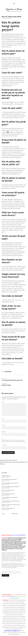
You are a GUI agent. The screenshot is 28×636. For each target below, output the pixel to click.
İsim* (3, 418)
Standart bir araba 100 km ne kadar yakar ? (11, 504)
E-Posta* (3, 425)
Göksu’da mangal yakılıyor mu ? (8, 508)
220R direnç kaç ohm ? (6, 475)
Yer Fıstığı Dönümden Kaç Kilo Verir (12, 380)
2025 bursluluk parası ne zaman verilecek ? (11, 501)
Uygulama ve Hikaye (14, 9)
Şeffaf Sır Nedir (6, 385)
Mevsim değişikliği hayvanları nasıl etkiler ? (10, 486)
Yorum (3, 402)
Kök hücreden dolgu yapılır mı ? (8, 490)
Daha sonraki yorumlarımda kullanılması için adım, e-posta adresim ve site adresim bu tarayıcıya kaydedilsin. (13, 441)
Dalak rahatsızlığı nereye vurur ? (8, 493)
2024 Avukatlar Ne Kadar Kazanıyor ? (9, 479)
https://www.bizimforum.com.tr (8, 460)
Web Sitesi (4, 431)
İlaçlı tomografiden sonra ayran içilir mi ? (10, 483)
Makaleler (8, 371)
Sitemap (2, 464)
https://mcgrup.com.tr (6, 462)
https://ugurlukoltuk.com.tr (20, 462)
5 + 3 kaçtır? (4, 445)
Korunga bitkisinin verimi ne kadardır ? (10, 497)
